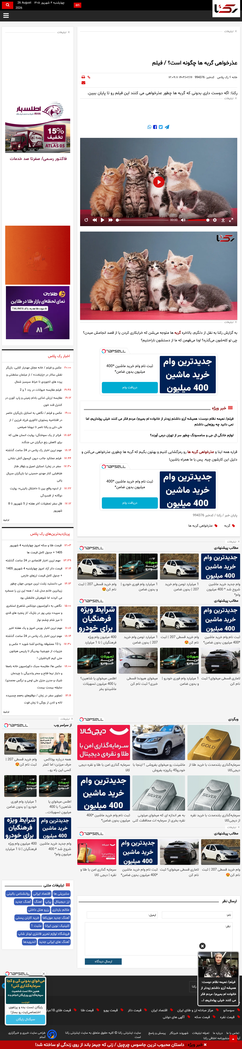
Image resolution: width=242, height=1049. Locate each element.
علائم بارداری (60, 910)
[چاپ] (83, 77)
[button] (202, 947)
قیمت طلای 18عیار (59, 1010)
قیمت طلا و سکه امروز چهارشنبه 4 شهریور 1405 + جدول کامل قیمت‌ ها (36, 549)
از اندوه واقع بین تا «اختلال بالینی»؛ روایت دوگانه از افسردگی (36, 492)
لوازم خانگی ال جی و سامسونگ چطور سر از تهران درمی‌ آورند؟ (191, 435)
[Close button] (43, 973)
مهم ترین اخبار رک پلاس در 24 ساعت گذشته (34, 450)
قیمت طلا (88, 1010)
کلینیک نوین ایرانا (57, 926)
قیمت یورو (111, 1010)
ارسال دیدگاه (103, 961)
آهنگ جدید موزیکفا (56, 918)
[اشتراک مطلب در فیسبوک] (154, 127)
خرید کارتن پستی (27, 918)
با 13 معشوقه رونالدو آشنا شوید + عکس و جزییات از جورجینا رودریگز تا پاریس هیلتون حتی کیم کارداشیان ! (35, 651)
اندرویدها (29, 942)
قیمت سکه (202, 1017)
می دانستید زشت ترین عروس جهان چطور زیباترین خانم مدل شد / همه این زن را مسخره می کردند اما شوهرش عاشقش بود (33, 591)
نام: (228, 915)
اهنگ (38, 902)
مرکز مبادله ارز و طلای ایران (195, 1010)
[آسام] (52, 1035)
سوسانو (229, 1010)
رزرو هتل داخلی (38, 910)
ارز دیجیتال (62, 902)
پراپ (48, 902)
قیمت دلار (135, 1010)
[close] (205, 1045)
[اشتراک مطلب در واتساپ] (149, 127)
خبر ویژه (219, 408)
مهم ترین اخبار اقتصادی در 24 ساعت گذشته (33, 560)
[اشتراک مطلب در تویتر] (160, 127)
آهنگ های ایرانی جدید (54, 942)
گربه (177, 332)
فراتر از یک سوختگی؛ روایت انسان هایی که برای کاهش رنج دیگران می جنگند (35, 438)
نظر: (227, 926)
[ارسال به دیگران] (83, 83)
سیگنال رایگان (25, 1019)
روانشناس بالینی (18, 894)
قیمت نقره (227, 1017)
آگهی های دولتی (174, 1017)
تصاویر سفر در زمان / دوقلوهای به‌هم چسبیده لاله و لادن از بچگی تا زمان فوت (34, 699)
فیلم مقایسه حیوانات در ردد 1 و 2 (40, 390)
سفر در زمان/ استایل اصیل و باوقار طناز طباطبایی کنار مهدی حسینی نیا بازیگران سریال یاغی (34, 473)
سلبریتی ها (61, 894)
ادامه (6, 520)
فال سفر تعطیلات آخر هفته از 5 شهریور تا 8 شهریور (35, 507)
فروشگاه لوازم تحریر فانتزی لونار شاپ (43, 934)
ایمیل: (152, 915)
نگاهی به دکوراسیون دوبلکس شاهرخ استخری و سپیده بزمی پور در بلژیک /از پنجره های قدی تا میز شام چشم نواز (34, 613)
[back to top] (233, 1038)
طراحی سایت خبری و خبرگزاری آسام (26, 1035)
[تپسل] (103, 351)
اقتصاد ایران (159, 1010)
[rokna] (226, 8)
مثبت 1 (36, 926)
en (77, 5)
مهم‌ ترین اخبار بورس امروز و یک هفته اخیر (35, 628)
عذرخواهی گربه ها (200, 452)
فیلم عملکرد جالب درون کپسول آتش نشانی (34, 458)
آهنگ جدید (23, 902)
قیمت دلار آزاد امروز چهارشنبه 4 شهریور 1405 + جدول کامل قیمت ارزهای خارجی (34, 572)
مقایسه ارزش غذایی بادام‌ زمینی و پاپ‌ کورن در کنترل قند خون (33, 401)
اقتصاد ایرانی (41, 894)
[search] (7, 5)
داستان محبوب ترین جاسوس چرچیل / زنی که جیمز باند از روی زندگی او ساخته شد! (109, 1045)
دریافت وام (129, 387)
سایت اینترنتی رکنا (129, 1033)
